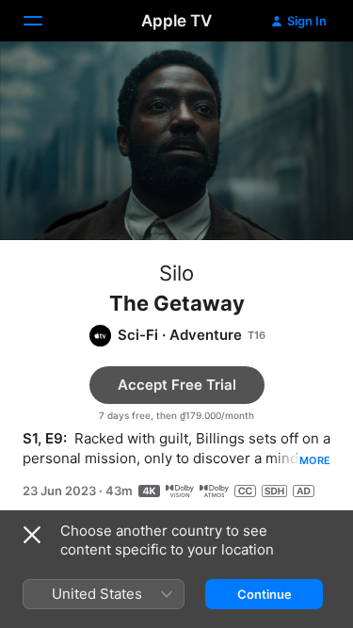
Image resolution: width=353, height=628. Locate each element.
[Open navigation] (44, 20)
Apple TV (176, 20)
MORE (314, 460)
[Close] (32, 534)
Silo (176, 273)
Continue (264, 594)
